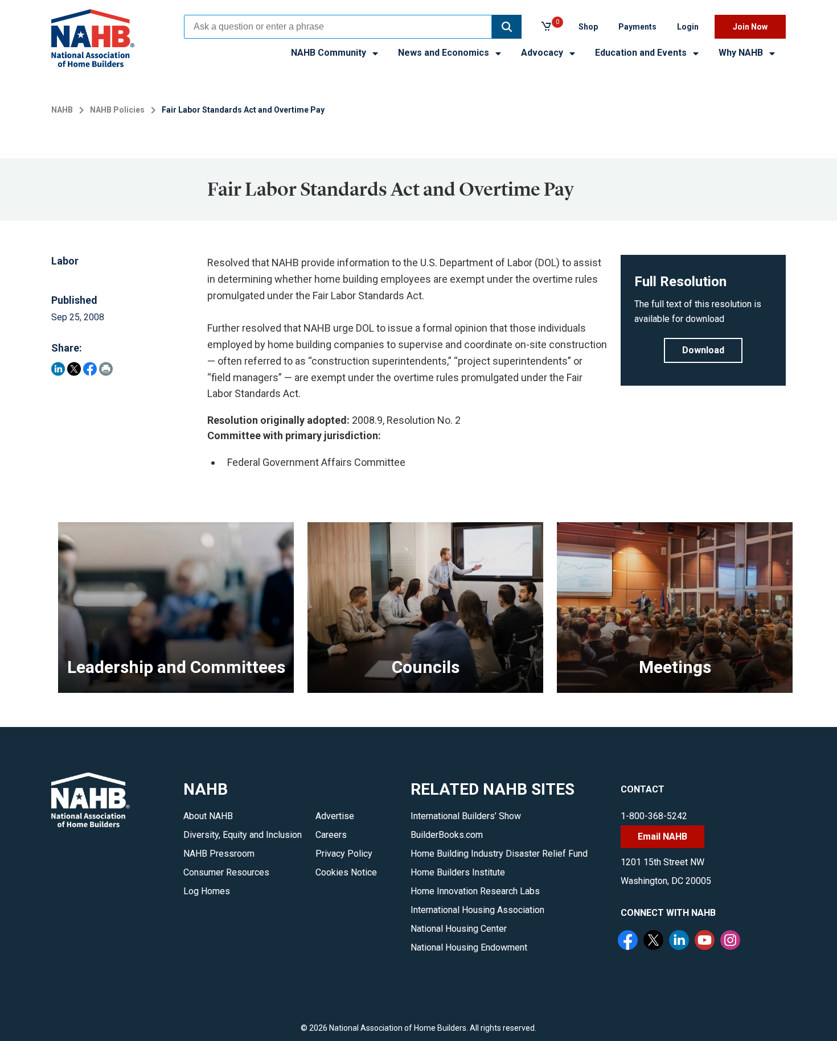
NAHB (62, 109)
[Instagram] (731, 941)
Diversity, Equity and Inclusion (242, 834)
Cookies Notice (346, 872)
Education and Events (642, 52)
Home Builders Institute (458, 872)
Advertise (334, 816)
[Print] (106, 369)
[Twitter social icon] (654, 941)
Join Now (750, 26)
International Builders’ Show (466, 816)
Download (703, 350)
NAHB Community (329, 52)
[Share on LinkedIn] (58, 369)
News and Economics (444, 52)
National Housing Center (459, 928)
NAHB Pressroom (219, 853)
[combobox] (338, 27)
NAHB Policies (117, 109)
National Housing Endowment (469, 947)
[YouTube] (706, 941)
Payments (637, 26)
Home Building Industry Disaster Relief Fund (499, 853)
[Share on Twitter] (74, 369)
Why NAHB (742, 52)
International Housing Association (477, 909)
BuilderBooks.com (447, 834)
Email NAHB (662, 836)
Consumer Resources (226, 872)
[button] (507, 27)
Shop (588, 26)
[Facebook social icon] (629, 941)
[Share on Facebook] (90, 369)
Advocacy (543, 52)
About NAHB (208, 816)
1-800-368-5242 (654, 816)
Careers (331, 834)
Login (688, 26)
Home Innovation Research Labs (475, 891)
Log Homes (206, 891)
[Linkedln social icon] (680, 941)
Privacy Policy (343, 853)
